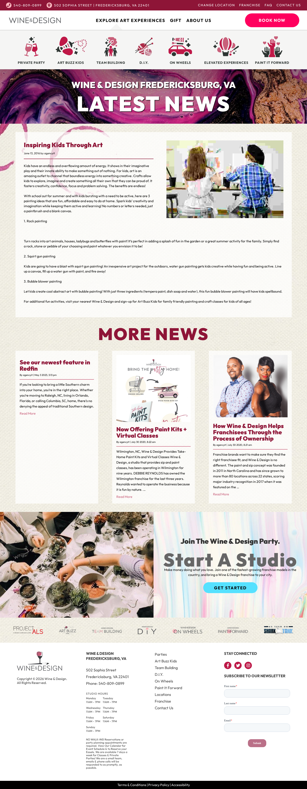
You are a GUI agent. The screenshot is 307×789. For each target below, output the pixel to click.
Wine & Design (103, 301)
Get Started (230, 587)
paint (123, 241)
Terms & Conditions (131, 785)
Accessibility (180, 785)
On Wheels (164, 681)
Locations (163, 694)
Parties (161, 654)
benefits (121, 186)
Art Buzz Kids (166, 661)
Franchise (249, 5)
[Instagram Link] (248, 665)
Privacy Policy (158, 785)
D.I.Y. (159, 674)
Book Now (272, 20)
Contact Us (289, 5)
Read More (28, 413)
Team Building (166, 667)
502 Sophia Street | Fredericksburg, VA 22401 (102, 5)
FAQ (268, 5)
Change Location (216, 5)
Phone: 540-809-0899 (105, 683)
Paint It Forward (168, 687)
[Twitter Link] (238, 665)
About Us (198, 20)
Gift (175, 20)
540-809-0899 (28, 5)
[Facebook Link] (227, 665)
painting (96, 266)
